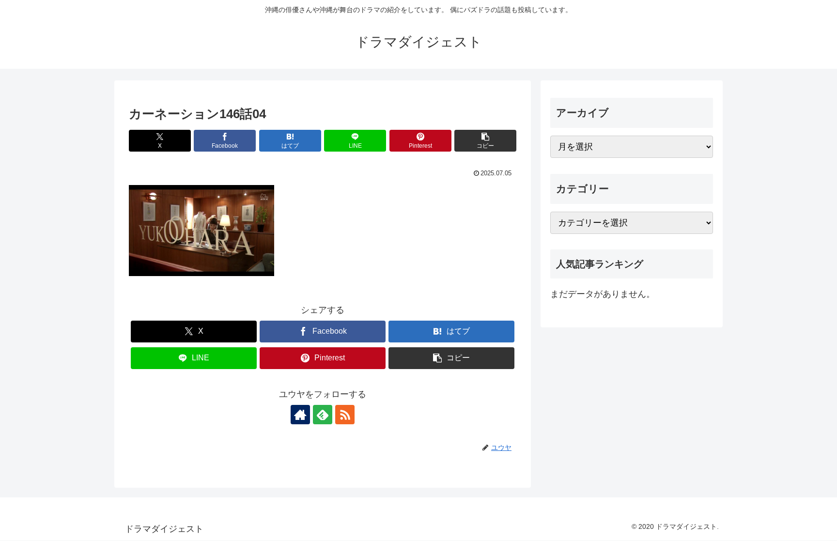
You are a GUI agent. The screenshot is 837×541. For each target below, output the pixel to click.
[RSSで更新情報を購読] (345, 414)
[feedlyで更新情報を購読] (322, 414)
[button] (485, 141)
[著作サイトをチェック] (300, 414)
